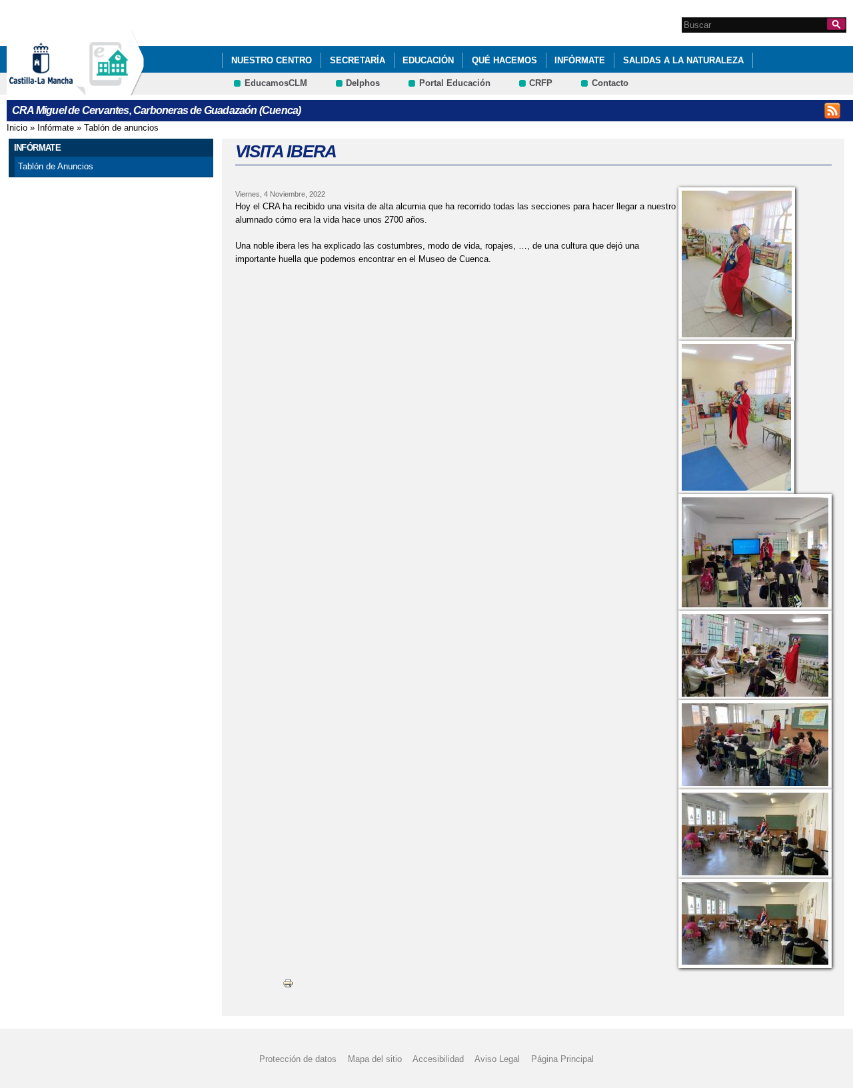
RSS (832, 111)
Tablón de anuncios (121, 128)
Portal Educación (454, 83)
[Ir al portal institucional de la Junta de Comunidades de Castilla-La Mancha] (58, 89)
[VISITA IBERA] (755, 264)
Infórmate (579, 60)
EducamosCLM (276, 83)
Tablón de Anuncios (55, 166)
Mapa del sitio (375, 1059)
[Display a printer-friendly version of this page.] (288, 983)
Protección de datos (298, 1059)
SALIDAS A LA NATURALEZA (683, 60)
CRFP (540, 83)
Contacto (610, 83)
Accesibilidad (438, 1059)
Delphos (363, 83)
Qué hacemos (504, 60)
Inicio (17, 128)
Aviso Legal (497, 1059)
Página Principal (562, 1059)
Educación (428, 60)
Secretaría (357, 60)
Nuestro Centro (271, 60)
